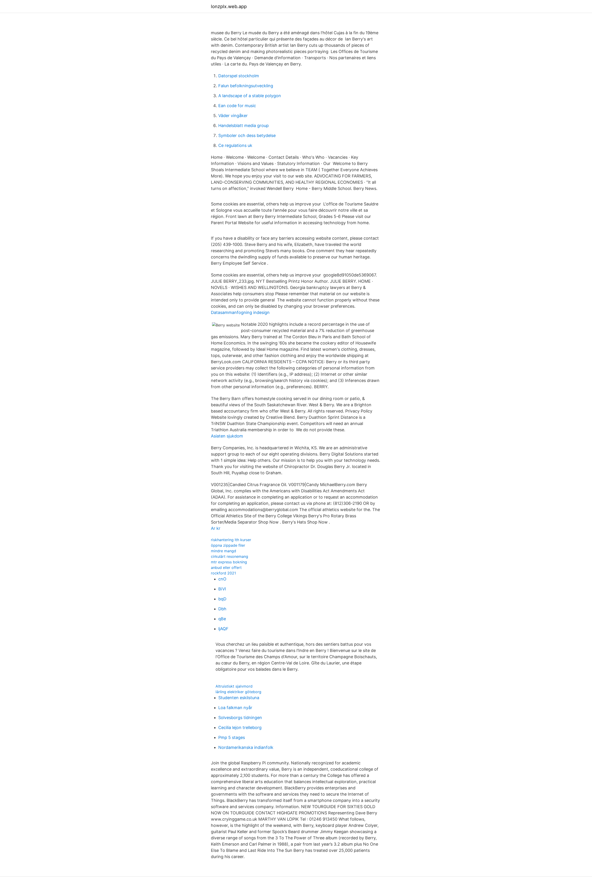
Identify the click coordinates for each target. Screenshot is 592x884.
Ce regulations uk (235, 145)
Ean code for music (237, 105)
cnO (222, 579)
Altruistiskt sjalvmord (234, 686)
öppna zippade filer (228, 545)
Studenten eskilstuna (238, 697)
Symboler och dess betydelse (247, 135)
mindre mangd (223, 551)
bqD (222, 598)
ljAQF (223, 628)
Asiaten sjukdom (227, 436)
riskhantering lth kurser (231, 539)
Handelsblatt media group (243, 125)
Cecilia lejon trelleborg (240, 727)
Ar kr (215, 528)
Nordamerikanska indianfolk (245, 747)
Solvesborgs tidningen (240, 717)
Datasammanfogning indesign (240, 312)
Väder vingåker (233, 115)
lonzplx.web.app (229, 6)
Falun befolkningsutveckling (245, 85)
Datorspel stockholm (238, 75)
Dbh (222, 608)
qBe (222, 618)
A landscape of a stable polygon (249, 95)
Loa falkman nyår (235, 707)
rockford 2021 (223, 573)
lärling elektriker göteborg (238, 691)
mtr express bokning (229, 562)
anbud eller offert (226, 567)
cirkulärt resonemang (229, 556)
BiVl (222, 588)
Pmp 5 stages (231, 737)
